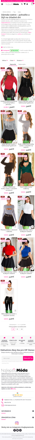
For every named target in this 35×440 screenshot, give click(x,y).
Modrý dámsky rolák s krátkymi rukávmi (26, 272)
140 (22, 329)
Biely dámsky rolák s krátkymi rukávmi (26, 230)
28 (13, 329)
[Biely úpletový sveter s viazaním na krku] (9, 296)
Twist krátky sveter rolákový (26, 188)
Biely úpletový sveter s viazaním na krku (9, 314)
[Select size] (15, 98)
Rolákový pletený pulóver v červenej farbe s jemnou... (9, 102)
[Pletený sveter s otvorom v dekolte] (9, 212)
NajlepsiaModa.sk (5, 22)
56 (17, 329)
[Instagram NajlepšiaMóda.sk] (20, 430)
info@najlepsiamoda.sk (10, 405)
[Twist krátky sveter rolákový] (26, 169)
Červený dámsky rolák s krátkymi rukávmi (9, 272)
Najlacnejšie (22, 64)
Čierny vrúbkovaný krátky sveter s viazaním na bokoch (9, 188)
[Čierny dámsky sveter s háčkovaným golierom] (26, 83)
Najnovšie (13, 64)
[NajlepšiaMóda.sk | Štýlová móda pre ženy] (12, 4)
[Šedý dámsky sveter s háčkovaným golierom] (9, 126)
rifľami (29, 32)
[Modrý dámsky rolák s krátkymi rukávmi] (26, 254)
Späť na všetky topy (8, 47)
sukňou (19, 34)
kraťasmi (3, 34)
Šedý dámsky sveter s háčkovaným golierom (9, 145)
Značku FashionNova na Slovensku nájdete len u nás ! (17, 1)
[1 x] (16, 139)
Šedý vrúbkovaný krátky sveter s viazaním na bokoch (26, 145)
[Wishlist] (25, 4)
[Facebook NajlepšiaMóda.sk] (14, 430)
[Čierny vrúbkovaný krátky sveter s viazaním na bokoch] (9, 169)
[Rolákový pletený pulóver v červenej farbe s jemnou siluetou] (9, 83)
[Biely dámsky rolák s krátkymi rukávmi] (26, 212)
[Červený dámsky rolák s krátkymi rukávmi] (9, 254)
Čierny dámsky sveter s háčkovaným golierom (26, 102)
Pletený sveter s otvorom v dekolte (9, 230)
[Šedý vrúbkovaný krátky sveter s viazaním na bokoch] (26, 126)
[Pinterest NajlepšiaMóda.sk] (17, 430)
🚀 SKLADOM (14, 50)
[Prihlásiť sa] (28, 4)
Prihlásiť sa (28, 358)
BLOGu (14, 389)
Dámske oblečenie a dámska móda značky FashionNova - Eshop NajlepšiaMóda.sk (21, 434)
